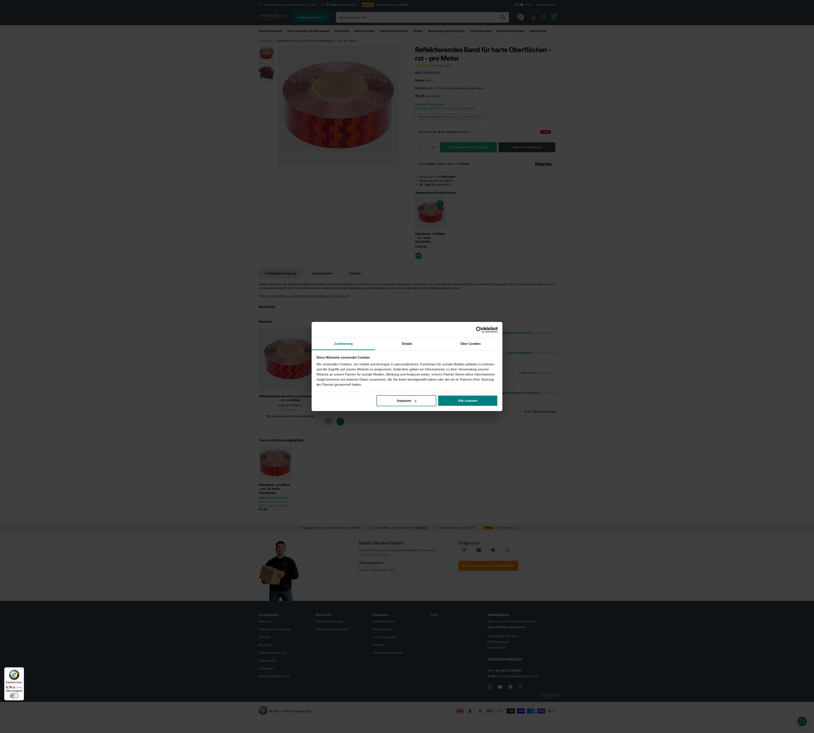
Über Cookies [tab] (470, 343)
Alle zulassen (467, 400)
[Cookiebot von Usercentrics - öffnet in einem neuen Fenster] (479, 330)
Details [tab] (407, 343)
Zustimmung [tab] (343, 343)
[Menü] (21, 669)
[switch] (14, 695)
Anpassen (404, 400)
